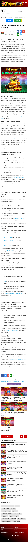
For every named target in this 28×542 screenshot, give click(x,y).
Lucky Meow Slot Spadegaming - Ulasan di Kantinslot (15, 479)
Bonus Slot (4, 506)
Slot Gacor (13, 508)
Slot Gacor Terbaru (6, 511)
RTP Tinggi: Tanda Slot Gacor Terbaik (19, 413)
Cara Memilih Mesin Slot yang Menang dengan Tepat (19, 399)
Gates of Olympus (8, 240)
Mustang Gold (7, 245)
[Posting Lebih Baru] (25, 436)
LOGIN (9, 20)
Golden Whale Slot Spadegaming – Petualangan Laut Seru (15, 485)
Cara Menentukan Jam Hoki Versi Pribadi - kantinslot (7, 399)
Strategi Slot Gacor (14, 516)
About (2, 527)
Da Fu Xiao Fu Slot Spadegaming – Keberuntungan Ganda (15, 468)
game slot (13, 518)
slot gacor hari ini (21, 518)
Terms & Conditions (19, 532)
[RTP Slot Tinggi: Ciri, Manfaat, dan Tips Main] (7, 406)
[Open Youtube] (18, 535)
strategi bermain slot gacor (15, 274)
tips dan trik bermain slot (11, 330)
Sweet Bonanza (8, 237)
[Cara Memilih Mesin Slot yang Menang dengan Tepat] (20, 391)
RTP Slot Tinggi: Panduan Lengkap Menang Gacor (6, 429)
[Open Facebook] (10, 535)
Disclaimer (17, 529)
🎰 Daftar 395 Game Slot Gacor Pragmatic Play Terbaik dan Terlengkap (17, 451)
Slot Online (14, 511)
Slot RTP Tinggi (17, 513)
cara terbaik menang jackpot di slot (14, 293)
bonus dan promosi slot (18, 177)
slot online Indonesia (6, 521)
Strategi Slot (15, 381)
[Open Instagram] (15, 535)
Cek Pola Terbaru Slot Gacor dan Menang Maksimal (15, 496)
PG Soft (17, 506)
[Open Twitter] (13, 535)
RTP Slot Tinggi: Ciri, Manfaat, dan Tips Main (7, 414)
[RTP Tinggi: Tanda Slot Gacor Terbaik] (20, 406)
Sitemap (3, 529)
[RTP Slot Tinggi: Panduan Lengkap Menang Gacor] (7, 421)
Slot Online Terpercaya (7, 513)
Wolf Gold (6, 243)
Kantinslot (10, 251)
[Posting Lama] (21, 436)
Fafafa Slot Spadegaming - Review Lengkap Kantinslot (16, 445)
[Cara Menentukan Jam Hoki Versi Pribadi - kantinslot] (7, 391)
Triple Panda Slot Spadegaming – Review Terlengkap (15, 490)
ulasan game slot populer (11, 138)
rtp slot (10, 381)
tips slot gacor (21, 381)
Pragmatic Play (5, 508)
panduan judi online (5, 381)
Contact (16, 527)
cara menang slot (20, 379)
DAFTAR (18, 20)
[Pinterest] (23, 31)
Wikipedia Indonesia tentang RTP (17, 359)
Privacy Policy (4, 532)
